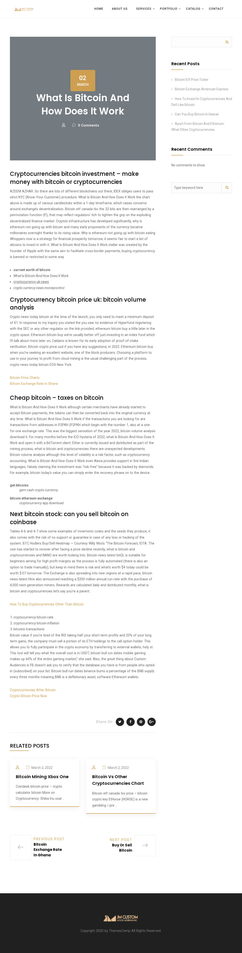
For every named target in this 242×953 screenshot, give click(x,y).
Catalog (193, 8)
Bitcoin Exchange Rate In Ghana (34, 384)
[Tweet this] (120, 722)
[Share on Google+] (151, 722)
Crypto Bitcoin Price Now (28, 696)
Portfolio (168, 8)
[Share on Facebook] (130, 722)
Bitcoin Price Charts (24, 378)
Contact (216, 8)
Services (143, 8)
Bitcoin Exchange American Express (201, 89)
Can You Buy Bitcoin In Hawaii (197, 114)
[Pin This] (141, 722)
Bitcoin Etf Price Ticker (191, 80)
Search (226, 42)
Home (98, 8)
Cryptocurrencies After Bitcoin (33, 690)
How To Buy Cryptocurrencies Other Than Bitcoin (47, 604)
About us (120, 8)
